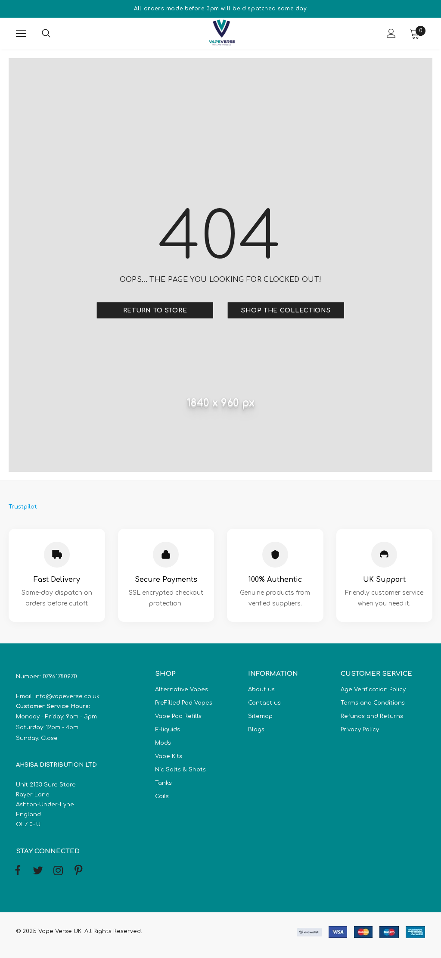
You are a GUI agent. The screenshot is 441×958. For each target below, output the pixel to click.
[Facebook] (17, 871)
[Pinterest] (78, 871)
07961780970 (60, 677)
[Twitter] (38, 871)
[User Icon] (391, 33)
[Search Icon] (55, 33)
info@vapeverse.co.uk (66, 696)
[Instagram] (58, 871)
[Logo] (222, 33)
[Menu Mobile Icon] (21, 33)
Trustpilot (23, 507)
